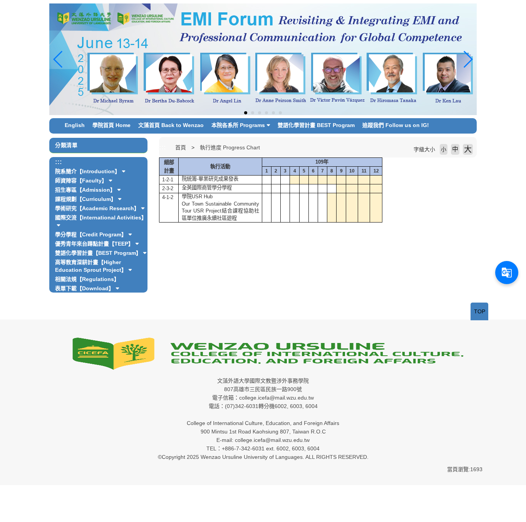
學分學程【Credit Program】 (91, 234)
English (75, 125)
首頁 (180, 147)
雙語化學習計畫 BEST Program (316, 125)
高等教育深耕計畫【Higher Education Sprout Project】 (91, 266)
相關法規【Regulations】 (87, 279)
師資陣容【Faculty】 (81, 180)
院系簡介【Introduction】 (87, 171)
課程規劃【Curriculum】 (85, 199)
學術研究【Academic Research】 (97, 208)
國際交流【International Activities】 (101, 217)
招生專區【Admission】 (85, 190)
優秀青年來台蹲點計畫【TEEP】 (94, 244)
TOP (479, 311)
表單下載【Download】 (84, 288)
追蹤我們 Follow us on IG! (395, 125)
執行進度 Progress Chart (230, 147)
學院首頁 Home (111, 125)
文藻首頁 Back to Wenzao (171, 125)
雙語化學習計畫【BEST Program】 (98, 253)
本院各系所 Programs (238, 125)
